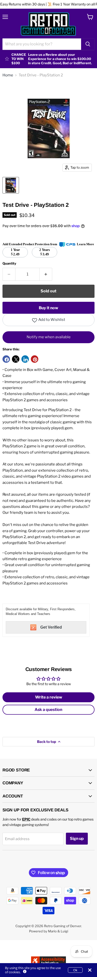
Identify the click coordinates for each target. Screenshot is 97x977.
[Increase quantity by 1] (46, 274)
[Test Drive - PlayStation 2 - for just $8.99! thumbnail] (11, 185)
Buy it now (48, 307)
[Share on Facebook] (6, 359)
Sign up (77, 838)
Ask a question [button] (48, 709)
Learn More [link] (85, 244)
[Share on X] (15, 359)
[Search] (88, 44)
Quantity (9, 263)
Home (7, 75)
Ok (75, 970)
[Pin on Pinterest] (34, 359)
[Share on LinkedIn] (25, 359)
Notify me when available (49, 337)
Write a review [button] (48, 697)
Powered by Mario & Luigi (48, 931)
